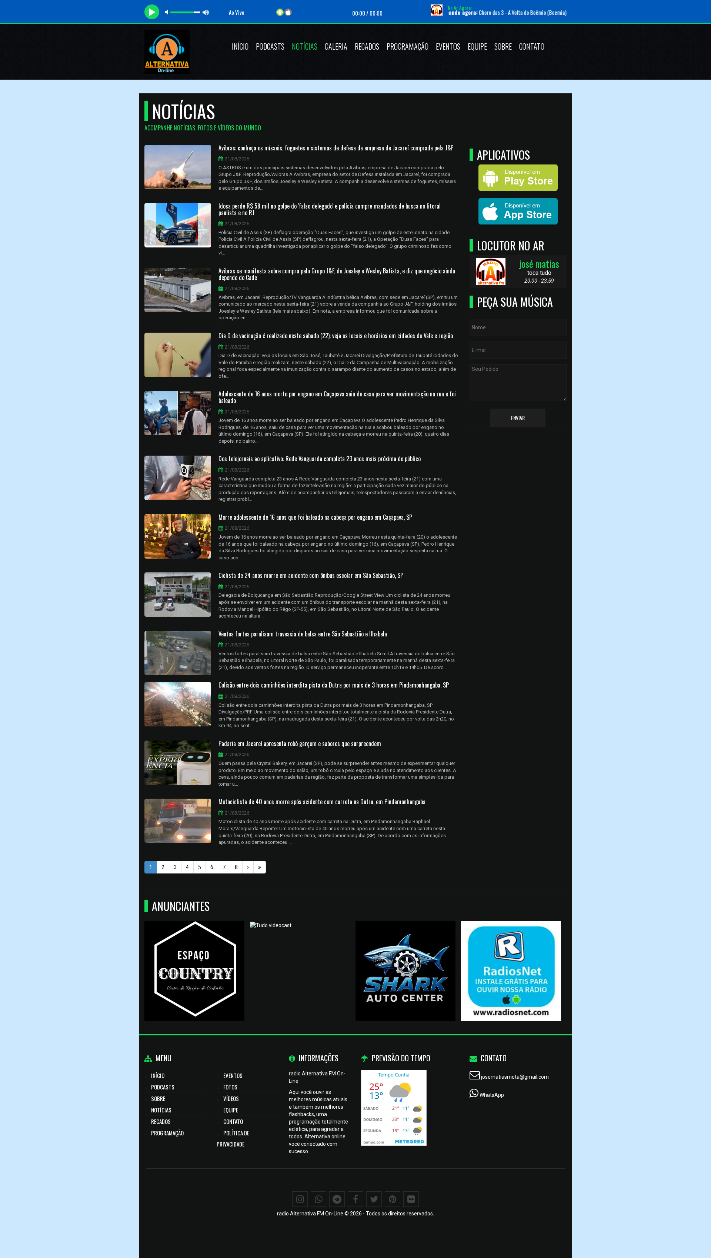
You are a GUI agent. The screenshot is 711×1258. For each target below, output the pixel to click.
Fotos (230, 1087)
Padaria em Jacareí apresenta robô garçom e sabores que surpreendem (299, 744)
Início (240, 46)
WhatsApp (492, 1095)
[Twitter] (374, 1199)
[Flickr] (411, 1199)
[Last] (259, 867)
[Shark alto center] (406, 958)
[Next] (248, 867)
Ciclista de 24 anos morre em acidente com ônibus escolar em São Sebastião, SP (310, 575)
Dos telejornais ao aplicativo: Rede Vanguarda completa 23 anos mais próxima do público (319, 459)
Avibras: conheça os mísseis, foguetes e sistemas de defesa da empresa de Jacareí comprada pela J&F (335, 148)
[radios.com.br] (511, 958)
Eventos (448, 46)
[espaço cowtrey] (195, 958)
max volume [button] (206, 12)
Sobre (503, 46)
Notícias (304, 46)
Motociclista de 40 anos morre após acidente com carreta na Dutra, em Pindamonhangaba (321, 802)
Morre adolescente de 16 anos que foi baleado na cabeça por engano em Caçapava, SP (315, 517)
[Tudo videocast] (300, 958)
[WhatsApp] (318, 1199)
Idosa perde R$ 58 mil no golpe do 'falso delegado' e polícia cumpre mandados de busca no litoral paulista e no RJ (329, 209)
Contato (531, 46)
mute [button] (167, 12)
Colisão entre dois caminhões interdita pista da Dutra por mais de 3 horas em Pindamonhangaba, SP (333, 685)
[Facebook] (355, 1199)
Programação (407, 46)
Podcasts (270, 46)
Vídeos (231, 1098)
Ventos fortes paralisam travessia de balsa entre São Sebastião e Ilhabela (302, 634)
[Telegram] (337, 1199)
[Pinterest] (392, 1199)
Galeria (336, 46)
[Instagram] (300, 1199)
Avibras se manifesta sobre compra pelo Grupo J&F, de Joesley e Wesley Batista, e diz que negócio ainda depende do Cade (336, 274)
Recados (367, 46)
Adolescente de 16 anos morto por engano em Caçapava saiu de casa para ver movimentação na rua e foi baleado (337, 397)
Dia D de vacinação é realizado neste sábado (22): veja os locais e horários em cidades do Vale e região (335, 336)
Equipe (477, 46)
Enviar (518, 418)
